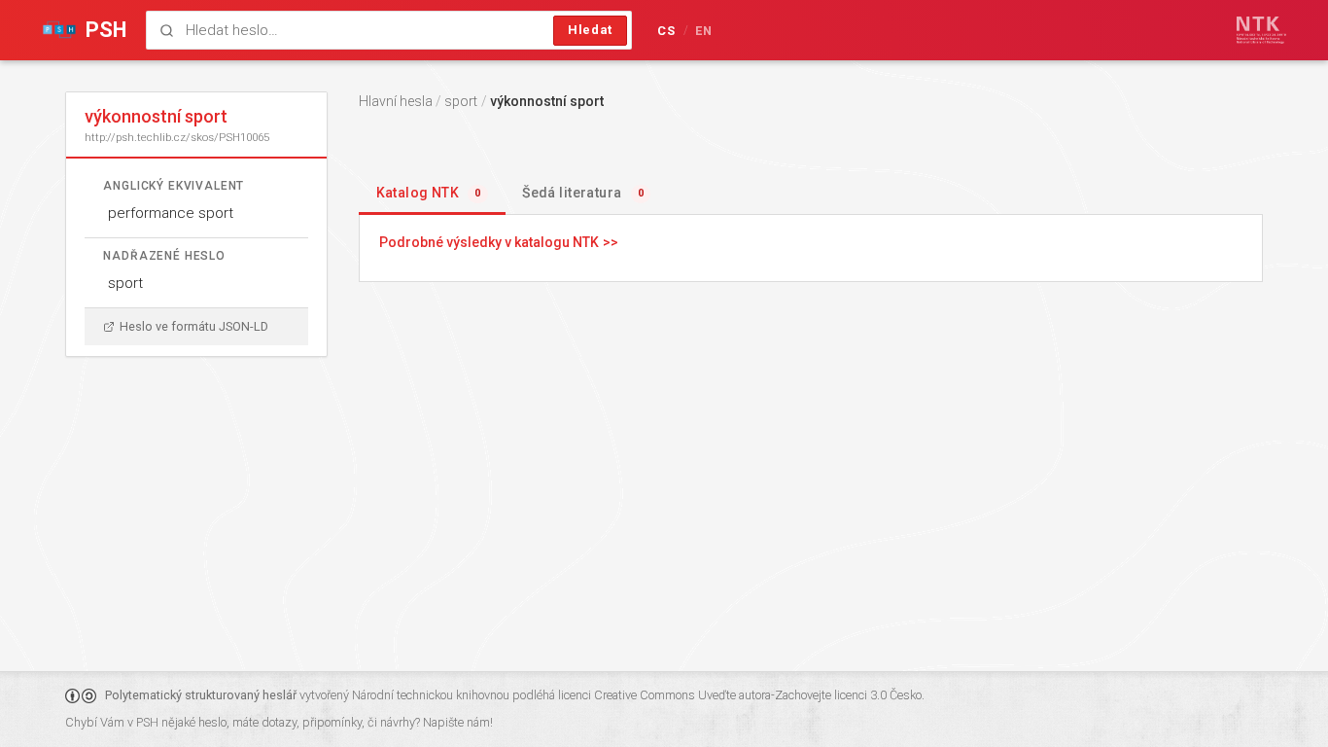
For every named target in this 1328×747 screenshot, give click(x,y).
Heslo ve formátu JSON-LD (194, 326)
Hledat (590, 29)
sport (125, 283)
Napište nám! (458, 722)
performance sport (170, 213)
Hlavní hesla (396, 101)
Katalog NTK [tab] (428, 192)
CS (667, 30)
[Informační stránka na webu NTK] (1261, 30)
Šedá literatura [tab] (583, 192)
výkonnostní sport (547, 101)
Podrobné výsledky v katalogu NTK (489, 242)
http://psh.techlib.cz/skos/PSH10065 (177, 137)
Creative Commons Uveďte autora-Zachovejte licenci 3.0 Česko (758, 695)
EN (704, 30)
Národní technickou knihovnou (430, 695)
